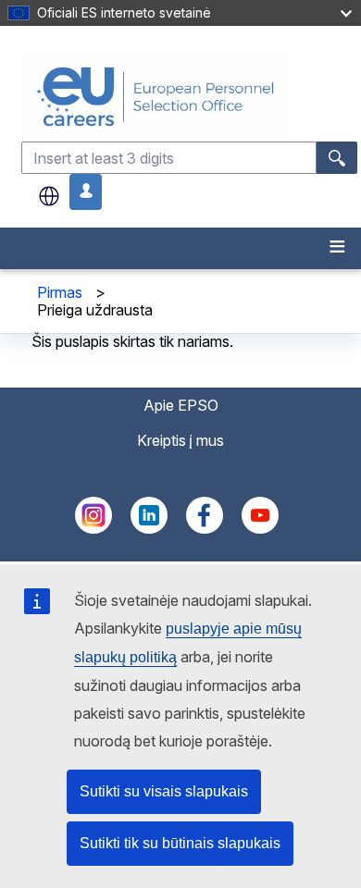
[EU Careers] (189, 97)
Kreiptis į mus (180, 440)
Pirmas (59, 292)
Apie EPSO (180, 405)
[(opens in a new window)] (93, 528)
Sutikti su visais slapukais (164, 791)
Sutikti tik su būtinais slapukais (180, 843)
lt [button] (49, 196)
